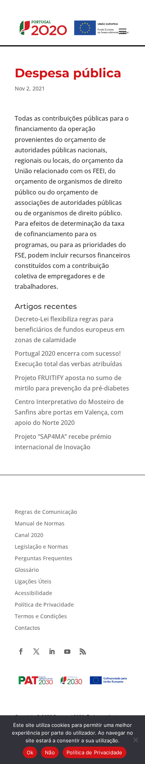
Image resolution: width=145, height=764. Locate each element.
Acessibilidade (33, 593)
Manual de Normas (40, 524)
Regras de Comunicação (46, 512)
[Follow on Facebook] (21, 651)
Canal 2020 (29, 535)
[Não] (135, 740)
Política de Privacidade (44, 605)
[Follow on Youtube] (67, 651)
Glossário (27, 570)
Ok (30, 752)
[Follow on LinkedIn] (52, 651)
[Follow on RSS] (83, 651)
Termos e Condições (41, 617)
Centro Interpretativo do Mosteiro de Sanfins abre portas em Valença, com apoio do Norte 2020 (69, 412)
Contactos (27, 628)
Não (50, 752)
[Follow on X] (36, 651)
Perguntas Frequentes (43, 559)
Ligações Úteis (33, 582)
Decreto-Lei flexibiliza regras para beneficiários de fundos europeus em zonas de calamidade (70, 329)
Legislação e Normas (41, 547)
